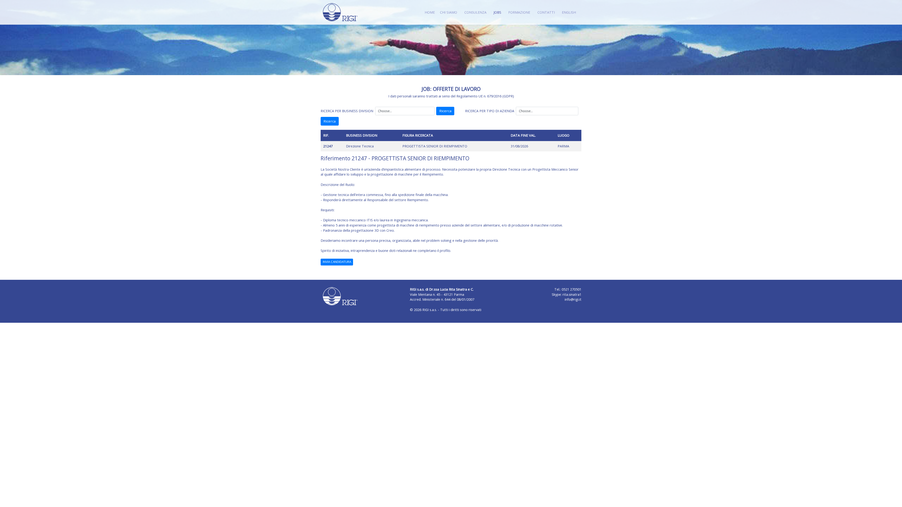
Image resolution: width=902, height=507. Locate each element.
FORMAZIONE (519, 12)
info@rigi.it (573, 299)
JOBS (498, 12)
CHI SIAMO (448, 12)
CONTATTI (546, 12)
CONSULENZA (475, 12)
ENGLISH (569, 12)
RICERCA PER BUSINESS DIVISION (347, 111)
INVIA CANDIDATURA (337, 262)
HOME (430, 12)
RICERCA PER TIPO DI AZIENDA (489, 111)
